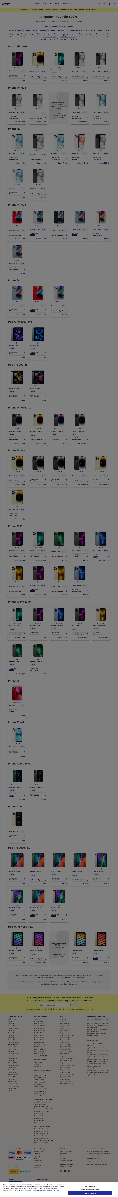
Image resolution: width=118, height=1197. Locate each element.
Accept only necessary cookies (90, 1189)
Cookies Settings (90, 1186)
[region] (59, 1189)
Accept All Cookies (90, 1193)
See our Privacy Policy (52, 1190)
